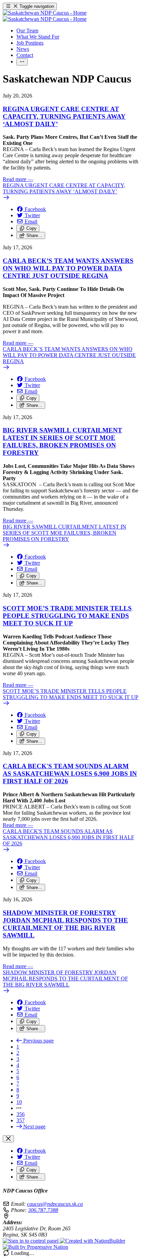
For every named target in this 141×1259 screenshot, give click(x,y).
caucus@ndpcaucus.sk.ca (55, 1204)
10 (19, 1102)
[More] (22, 61)
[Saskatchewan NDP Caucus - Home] (45, 16)
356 (20, 1114)
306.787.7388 (43, 1210)
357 (20, 1120)
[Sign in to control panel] (31, 1241)
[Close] (8, 1138)
